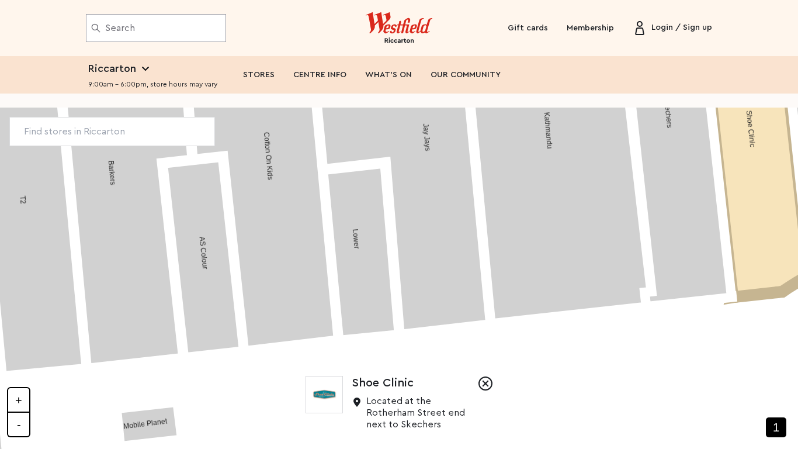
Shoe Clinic (383, 383)
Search (120, 28)
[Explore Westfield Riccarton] (399, 28)
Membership (590, 28)
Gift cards (528, 28)
